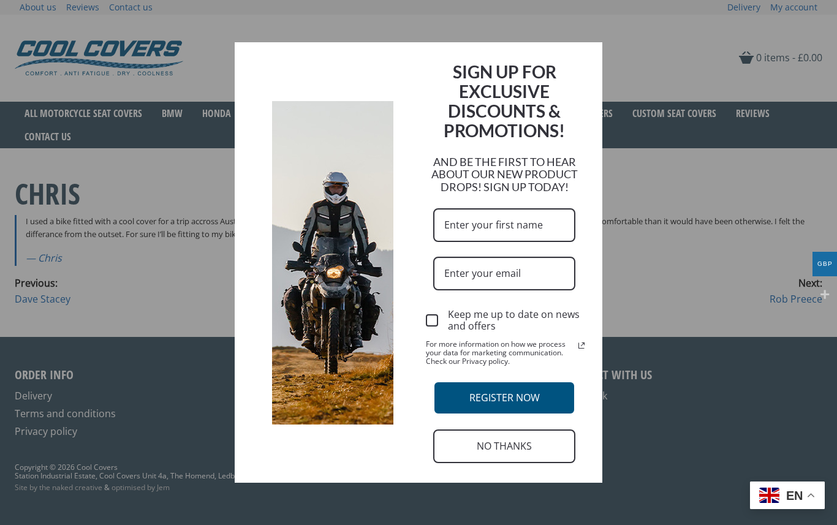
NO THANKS (504, 446)
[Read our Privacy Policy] (581, 345)
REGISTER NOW (504, 397)
